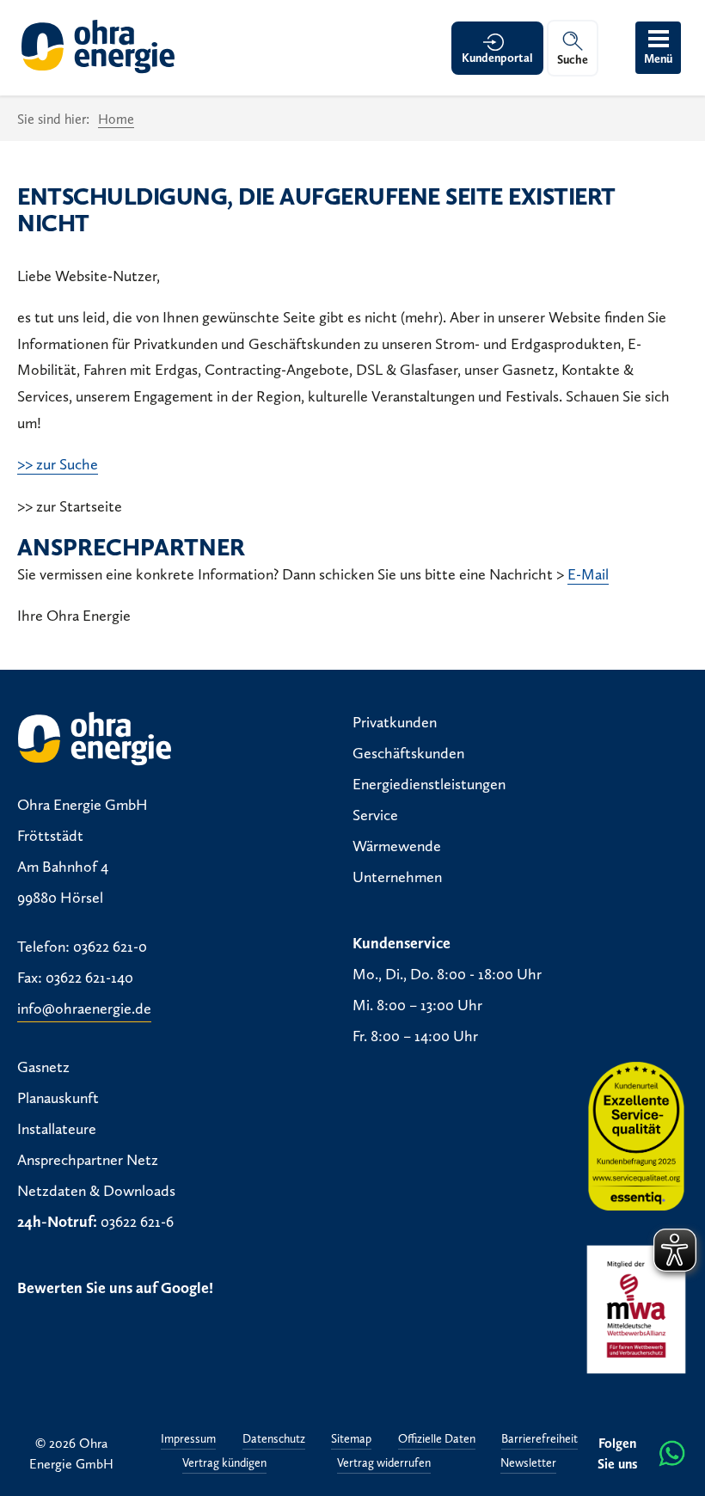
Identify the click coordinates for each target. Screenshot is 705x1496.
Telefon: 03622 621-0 (82, 946)
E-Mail (588, 574)
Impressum (188, 1439)
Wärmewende (396, 846)
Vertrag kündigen (224, 1463)
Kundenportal (497, 58)
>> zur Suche (57, 464)
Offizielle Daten (436, 1439)
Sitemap (351, 1439)
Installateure (56, 1128)
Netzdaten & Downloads (96, 1190)
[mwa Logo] (636, 1309)
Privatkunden (394, 722)
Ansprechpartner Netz (87, 1159)
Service (375, 815)
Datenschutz (273, 1439)
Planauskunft (58, 1097)
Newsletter (528, 1463)
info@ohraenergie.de (84, 1008)
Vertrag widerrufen (384, 1463)
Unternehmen (397, 877)
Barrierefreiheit (539, 1439)
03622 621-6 (137, 1221)
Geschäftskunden (408, 753)
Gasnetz (43, 1067)
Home (116, 119)
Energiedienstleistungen (429, 784)
